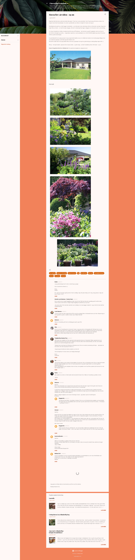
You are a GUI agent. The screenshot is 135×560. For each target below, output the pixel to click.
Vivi (55, 360)
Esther (56, 282)
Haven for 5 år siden (61, 273)
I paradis (51, 498)
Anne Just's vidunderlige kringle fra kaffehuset (56, 532)
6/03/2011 (64, 311)
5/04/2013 (67, 398)
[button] (105, 14)
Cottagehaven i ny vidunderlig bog (59, 514)
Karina (56, 372)
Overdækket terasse (99, 273)
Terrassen (57, 276)
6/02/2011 (60, 281)
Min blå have (84, 273)
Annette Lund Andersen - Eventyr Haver (64, 299)
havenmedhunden (59, 436)
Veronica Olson (80, 553)
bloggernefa (61, 398)
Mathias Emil (57, 453)
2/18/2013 (61, 410)
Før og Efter (52, 273)
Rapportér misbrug (5, 44)
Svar (56, 296)
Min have (90, 273)
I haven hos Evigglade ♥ (59, 3)
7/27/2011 (59, 360)
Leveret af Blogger (78, 550)
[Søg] (108, 4)
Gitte (56, 327)
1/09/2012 (60, 372)
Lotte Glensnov (58, 311)
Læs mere (103, 510)
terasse (51, 276)
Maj (78, 273)
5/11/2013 (65, 436)
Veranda (63, 276)
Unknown (57, 320)
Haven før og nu (72, 273)
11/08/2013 (63, 453)
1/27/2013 (61, 382)
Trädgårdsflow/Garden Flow (61, 338)
